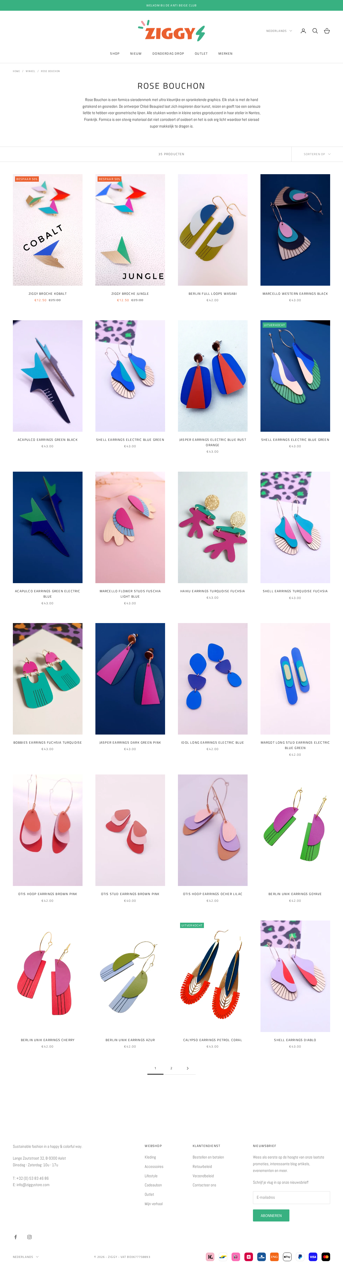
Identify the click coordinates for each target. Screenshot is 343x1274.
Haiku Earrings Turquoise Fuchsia (212, 591)
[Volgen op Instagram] (29, 1237)
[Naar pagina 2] (188, 1068)
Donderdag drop (168, 53)
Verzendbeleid (203, 1175)
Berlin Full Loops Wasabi (213, 293)
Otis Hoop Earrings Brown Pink (47, 893)
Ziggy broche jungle (130, 293)
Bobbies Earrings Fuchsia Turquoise (47, 742)
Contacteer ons (204, 1184)
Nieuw (136, 53)
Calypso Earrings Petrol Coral (212, 1039)
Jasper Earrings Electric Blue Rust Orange (212, 442)
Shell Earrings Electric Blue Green (130, 439)
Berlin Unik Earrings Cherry (47, 1039)
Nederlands (276, 31)
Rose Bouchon (50, 71)
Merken (225, 53)
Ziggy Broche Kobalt (48, 293)
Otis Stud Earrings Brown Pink (130, 893)
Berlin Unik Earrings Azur (130, 1039)
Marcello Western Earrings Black (295, 293)
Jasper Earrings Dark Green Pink (130, 742)
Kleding (150, 1157)
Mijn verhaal (154, 1203)
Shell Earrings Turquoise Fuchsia (295, 591)
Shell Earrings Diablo (295, 1039)
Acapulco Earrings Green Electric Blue (47, 593)
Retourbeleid (202, 1166)
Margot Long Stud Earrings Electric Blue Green (295, 745)
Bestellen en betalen (208, 1157)
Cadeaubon (153, 1184)
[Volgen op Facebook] (15, 1237)
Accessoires (154, 1166)
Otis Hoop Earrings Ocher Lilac (213, 893)
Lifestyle (151, 1175)
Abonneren (271, 1215)
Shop (115, 53)
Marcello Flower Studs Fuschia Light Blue (130, 593)
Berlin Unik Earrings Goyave (295, 893)
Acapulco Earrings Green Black (48, 439)
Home (16, 71)
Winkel (30, 71)
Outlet (201, 53)
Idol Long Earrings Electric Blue (212, 742)
